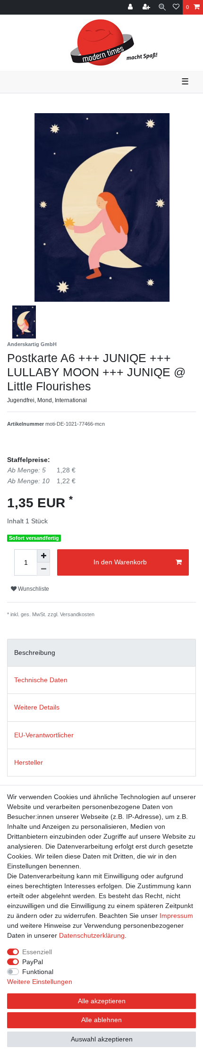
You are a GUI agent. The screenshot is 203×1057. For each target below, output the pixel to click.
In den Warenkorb (120, 562)
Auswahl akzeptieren (102, 1039)
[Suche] (162, 7)
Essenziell (37, 952)
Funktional (37, 971)
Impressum (176, 915)
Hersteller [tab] (28, 762)
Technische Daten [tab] (41, 680)
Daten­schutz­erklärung (92, 935)
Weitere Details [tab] (36, 707)
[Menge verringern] (43, 569)
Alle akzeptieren (102, 1001)
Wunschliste (33, 589)
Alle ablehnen (101, 1020)
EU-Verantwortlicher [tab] (44, 735)
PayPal (32, 962)
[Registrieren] (147, 7)
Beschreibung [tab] (34, 652)
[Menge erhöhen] (43, 555)
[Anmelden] (131, 7)
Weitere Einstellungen (39, 981)
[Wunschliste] (176, 7)
